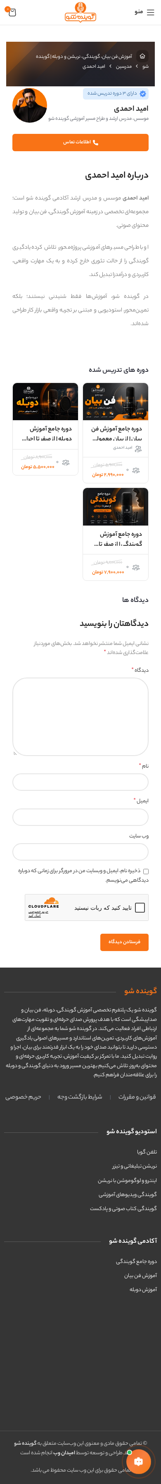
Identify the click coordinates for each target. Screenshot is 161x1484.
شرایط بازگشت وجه (79, 1098)
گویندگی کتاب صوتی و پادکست (123, 1209)
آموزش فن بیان (140, 1276)
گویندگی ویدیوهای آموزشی (128, 1195)
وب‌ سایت (139, 836)
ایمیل (141, 801)
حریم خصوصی (23, 1098)
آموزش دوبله (143, 1290)
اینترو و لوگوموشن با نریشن (127, 1181)
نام (144, 766)
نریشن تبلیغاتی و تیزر (135, 1166)
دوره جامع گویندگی (136, 1262)
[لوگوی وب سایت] (80, 12)
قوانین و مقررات (137, 1098)
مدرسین (124, 67)
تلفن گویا (147, 1152)
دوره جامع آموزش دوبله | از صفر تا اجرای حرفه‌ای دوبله (47, 439)
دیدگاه (140, 670)
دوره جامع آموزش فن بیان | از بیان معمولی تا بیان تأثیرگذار (116, 439)
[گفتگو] (138, 1461)
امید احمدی (122, 448)
